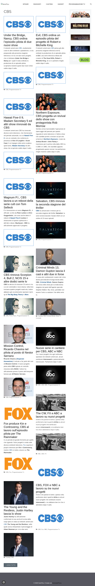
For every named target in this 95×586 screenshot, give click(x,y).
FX (45, 453)
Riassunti (37, 4)
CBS (7, 89)
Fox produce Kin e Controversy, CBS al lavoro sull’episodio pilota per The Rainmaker (16, 430)
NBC (46, 385)
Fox (10, 472)
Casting (49, 4)
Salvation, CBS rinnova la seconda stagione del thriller (50, 204)
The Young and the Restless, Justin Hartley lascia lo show (18, 510)
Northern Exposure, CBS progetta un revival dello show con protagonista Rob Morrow (50, 119)
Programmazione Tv (77, 4)
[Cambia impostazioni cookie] (4, 582)
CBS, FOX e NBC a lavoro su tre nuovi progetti (48, 488)
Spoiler (25, 4)
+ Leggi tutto (10, 565)
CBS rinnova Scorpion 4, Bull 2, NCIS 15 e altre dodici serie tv (17, 278)
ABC (39, 385)
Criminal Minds (51, 316)
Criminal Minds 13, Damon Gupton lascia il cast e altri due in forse (50, 271)
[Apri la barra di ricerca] (91, 4)
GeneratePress (57, 583)
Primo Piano (12, 315)
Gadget (61, 4)
